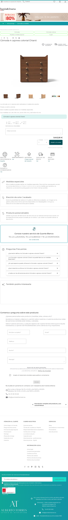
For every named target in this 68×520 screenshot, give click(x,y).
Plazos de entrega (9, 436)
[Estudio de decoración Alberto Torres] (13, 513)
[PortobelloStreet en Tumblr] (43, 467)
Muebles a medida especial (17, 34)
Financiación (7, 431)
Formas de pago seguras (11, 429)
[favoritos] (54, 1)
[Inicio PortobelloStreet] (8, 10)
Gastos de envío (8, 438)
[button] (33, 253)
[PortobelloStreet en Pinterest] (32, 467)
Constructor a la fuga (29, 431)
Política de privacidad (33, 460)
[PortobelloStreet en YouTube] (28, 467)
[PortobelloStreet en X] (39, 467)
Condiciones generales (33, 451)
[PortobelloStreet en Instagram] (36, 467)
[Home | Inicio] (3, 23)
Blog (50, 425)
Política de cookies (32, 455)
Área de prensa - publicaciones (32, 438)
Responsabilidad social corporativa (33, 429)
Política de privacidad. (9, 486)
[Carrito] (60, 1)
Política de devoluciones (34, 457)
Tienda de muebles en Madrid (32, 427)
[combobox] (43, 142)
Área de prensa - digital (30, 440)
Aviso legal (30, 449)
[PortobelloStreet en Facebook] (25, 467)
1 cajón (51, 34)
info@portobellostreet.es (28, 186)
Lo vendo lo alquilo (28, 434)
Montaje (6, 434)
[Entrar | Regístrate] (65, 1)
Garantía (6, 440)
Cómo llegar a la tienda (10, 425)
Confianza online (32, 453)
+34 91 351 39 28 (13, 394)
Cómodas (17, 32)
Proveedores (52, 429)
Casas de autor (27, 436)
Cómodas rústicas (51, 32)
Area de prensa (53, 431)
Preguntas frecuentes (10, 427)
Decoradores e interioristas (56, 427)
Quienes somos (27, 425)
